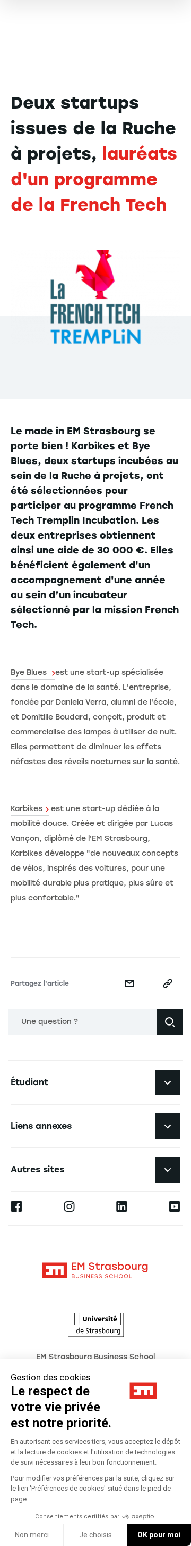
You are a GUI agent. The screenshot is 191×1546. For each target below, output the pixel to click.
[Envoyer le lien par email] (129, 983)
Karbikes (26, 808)
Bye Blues (30, 672)
